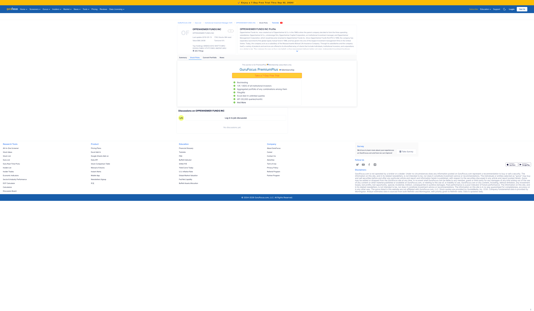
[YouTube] (363, 165)
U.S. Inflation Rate (186, 172)
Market (66, 9)
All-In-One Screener (11, 148)
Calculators (7, 187)
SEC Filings (199, 51)
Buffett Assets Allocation (188, 183)
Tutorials (275, 23)
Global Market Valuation (188, 175)
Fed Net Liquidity (185, 179)
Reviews (103, 9)
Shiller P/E (183, 164)
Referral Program (273, 172)
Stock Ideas (7, 152)
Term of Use (271, 164)
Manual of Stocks (98, 168)
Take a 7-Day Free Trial (267, 75)
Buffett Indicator (185, 160)
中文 (92, 183)
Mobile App (95, 175)
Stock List (7, 156)
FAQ (180, 156)
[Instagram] (375, 165)
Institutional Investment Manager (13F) (219, 23)
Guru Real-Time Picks (11, 164)
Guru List (198, 23)
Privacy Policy (272, 168)
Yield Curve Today (186, 168)
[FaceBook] (369, 165)
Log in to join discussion (236, 118)
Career (269, 152)
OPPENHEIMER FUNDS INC (246, 23)
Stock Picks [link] (263, 23)
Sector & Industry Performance (15, 179)
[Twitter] (357, 165)
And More (241, 102)
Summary (183, 57)
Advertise (270, 160)
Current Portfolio (210, 57)
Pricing (94, 9)
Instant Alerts (96, 172)
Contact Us (271, 156)
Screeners (34, 9)
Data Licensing (116, 9)
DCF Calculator (9, 183)
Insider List (7, 168)
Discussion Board (9, 191)
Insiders (56, 9)
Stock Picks (195, 57)
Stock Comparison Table (100, 164)
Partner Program (273, 175)
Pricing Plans (96, 148)
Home (23, 9)
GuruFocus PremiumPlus (259, 69)
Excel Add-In (96, 152)
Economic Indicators (11, 175)
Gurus (46, 9)
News (76, 9)
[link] (185, 22)
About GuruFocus (273, 148)
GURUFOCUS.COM (185, 23)
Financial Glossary (186, 148)
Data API (94, 160)
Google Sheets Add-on (100, 156)
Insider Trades (8, 172)
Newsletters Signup (98, 179)
